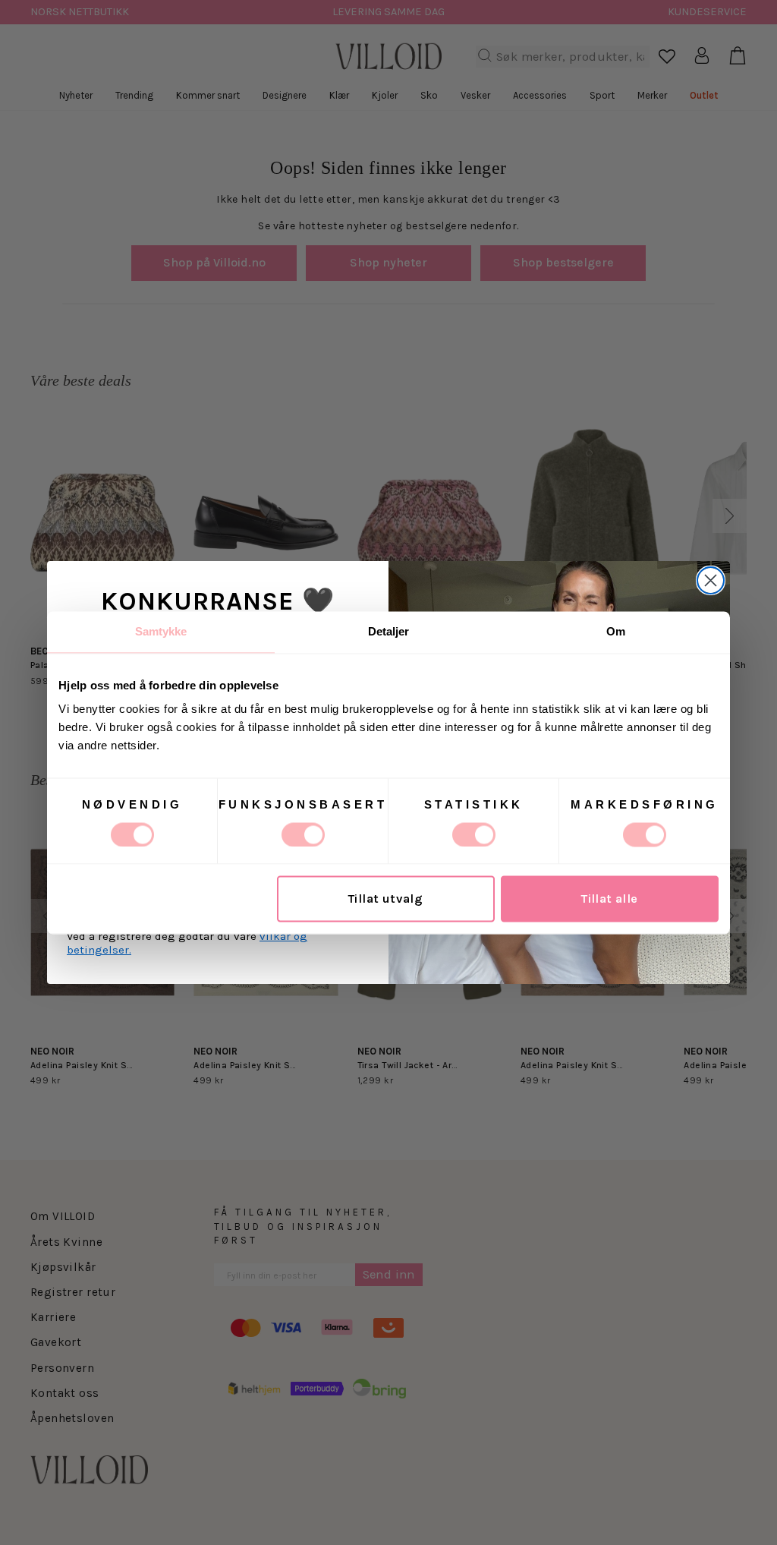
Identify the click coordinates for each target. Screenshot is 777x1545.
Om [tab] (615, 631)
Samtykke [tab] (161, 631)
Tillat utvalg (385, 898)
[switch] (303, 834)
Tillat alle (609, 898)
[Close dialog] (710, 580)
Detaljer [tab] (389, 631)
